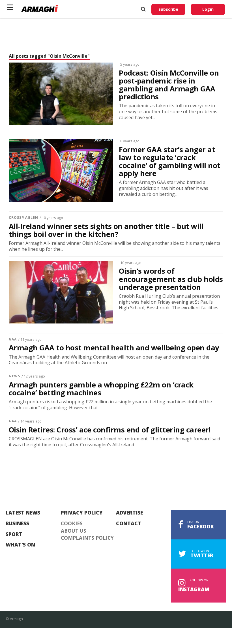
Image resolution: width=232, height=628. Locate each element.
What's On (20, 544)
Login (208, 9)
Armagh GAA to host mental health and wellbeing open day (114, 348)
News (14, 376)
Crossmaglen (23, 217)
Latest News (23, 512)
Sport (14, 534)
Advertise (129, 512)
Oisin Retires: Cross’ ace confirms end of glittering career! (109, 430)
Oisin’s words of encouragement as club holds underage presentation (171, 279)
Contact (128, 523)
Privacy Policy (82, 512)
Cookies (72, 523)
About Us (73, 530)
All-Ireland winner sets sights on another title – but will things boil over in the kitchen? (106, 230)
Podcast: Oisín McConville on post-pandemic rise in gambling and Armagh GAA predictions (169, 85)
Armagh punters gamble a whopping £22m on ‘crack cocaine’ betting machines (101, 389)
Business (17, 523)
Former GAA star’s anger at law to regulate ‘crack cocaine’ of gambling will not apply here (169, 162)
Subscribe (168, 9)
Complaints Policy (87, 538)
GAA (13, 339)
